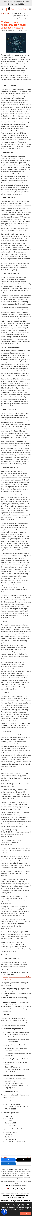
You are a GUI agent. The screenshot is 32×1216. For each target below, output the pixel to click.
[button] (4, 1211)
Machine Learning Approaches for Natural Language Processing (20, 16)
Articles (9, 13)
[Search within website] (2, 9)
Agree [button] (25, 1213)
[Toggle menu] (30, 9)
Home (3, 13)
